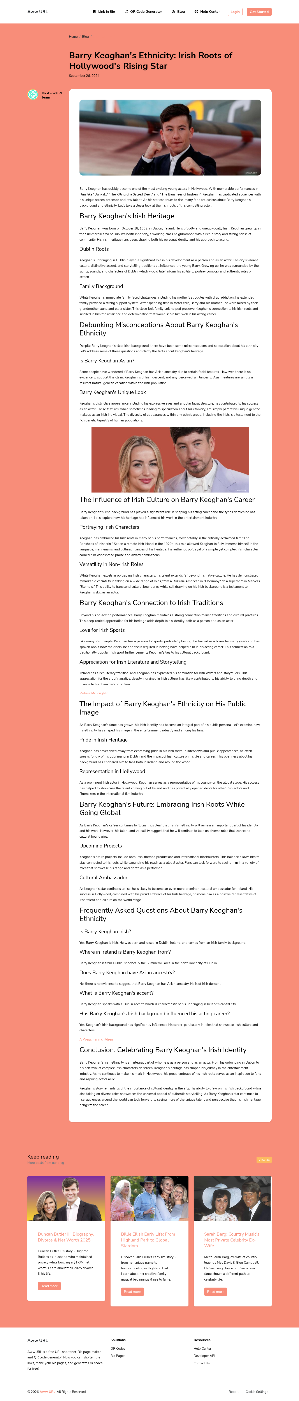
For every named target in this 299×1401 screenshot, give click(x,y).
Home (73, 36)
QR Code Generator (146, 11)
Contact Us (202, 1363)
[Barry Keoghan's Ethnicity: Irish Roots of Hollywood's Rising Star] (170, 143)
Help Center (210, 11)
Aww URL (47, 1392)
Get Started (259, 11)
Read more (49, 1286)
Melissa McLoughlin (93, 693)
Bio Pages (118, 1356)
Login (235, 11)
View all (264, 1160)
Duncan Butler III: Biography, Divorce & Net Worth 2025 (66, 1237)
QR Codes (118, 1348)
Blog (181, 11)
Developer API (204, 1356)
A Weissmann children (96, 1039)
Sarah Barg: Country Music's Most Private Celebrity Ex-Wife (231, 1240)
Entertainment (104, 36)
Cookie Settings (257, 1392)
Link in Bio (106, 11)
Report (234, 1392)
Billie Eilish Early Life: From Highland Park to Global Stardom (148, 1240)
